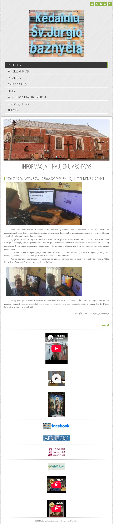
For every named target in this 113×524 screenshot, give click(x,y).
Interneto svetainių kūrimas (69, 521)
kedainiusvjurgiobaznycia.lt (49, 521)
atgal (106, 325)
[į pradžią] (56, 33)
